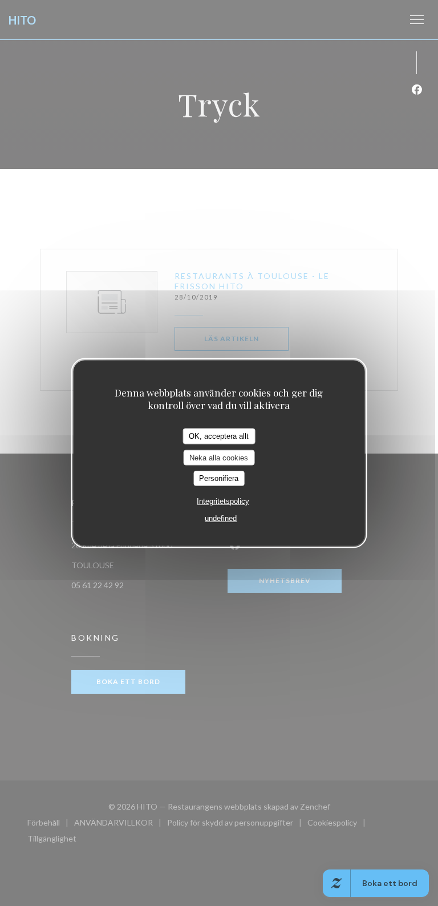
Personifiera (218, 478)
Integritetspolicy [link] (223, 500)
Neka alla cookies (218, 457)
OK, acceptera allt (219, 436)
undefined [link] (221, 517)
